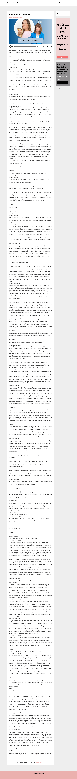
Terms (32, 776)
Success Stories (62, 2)
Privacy (37, 776)
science (21, 17)
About (52, 2)
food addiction (16, 17)
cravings (10, 17)
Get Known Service (40, 762)
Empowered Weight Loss (14, 3)
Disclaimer (43, 776)
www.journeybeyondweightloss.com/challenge (38, 754)
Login (68, 2)
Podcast (56, 2)
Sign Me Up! (62, 57)
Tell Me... (63, 82)
